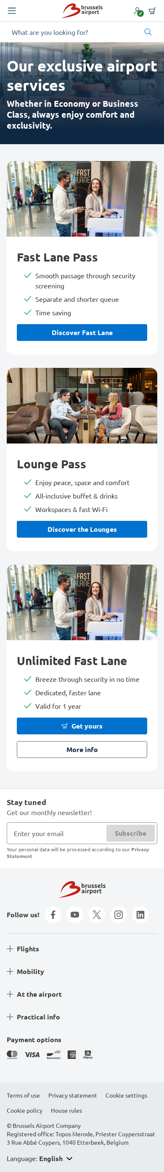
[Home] (82, 10)
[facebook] (53, 914)
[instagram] (118, 914)
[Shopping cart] (152, 11)
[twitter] (96, 914)
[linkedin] (140, 914)
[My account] (137, 11)
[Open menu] (12, 11)
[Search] (148, 32)
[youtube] (74, 914)
